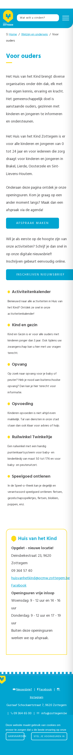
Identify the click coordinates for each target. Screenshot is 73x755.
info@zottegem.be (53, 713)
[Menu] (64, 18)
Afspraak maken (32, 223)
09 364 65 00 (23, 713)
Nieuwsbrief (24, 689)
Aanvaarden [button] (16, 736)
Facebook (45, 689)
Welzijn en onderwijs (34, 34)
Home (13, 34)
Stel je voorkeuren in (49, 736)
